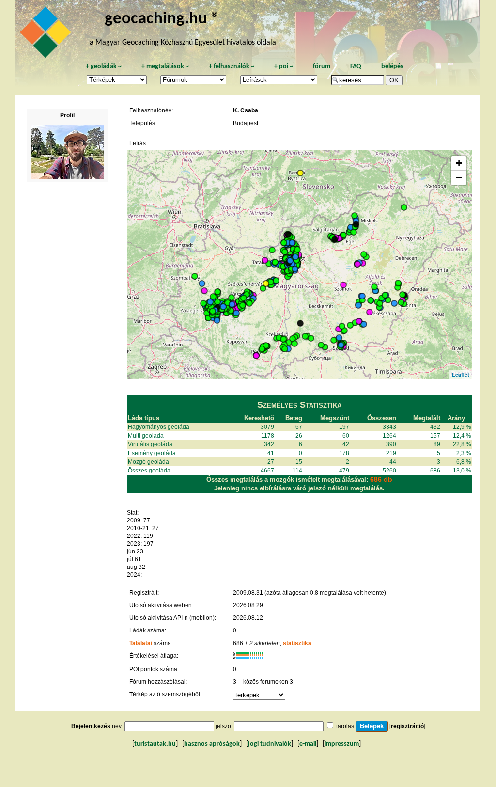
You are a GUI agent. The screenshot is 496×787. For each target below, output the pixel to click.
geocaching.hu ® (162, 19)
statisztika (297, 643)
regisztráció (407, 726)
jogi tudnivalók (269, 744)
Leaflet (460, 374)
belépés (392, 66)
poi (283, 66)
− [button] (459, 178)
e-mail (307, 744)
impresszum (342, 744)
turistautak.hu (155, 744)
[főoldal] (47, 34)
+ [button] (459, 163)
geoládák (104, 66)
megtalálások (165, 66)
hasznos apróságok (212, 744)
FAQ (355, 66)
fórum (321, 66)
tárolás (345, 726)
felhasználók (231, 66)
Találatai (140, 643)
